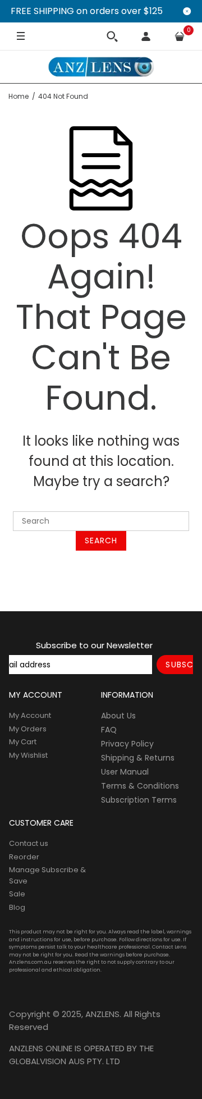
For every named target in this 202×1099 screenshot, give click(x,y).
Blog (17, 907)
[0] (179, 36)
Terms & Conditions (140, 785)
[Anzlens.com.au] (101, 66)
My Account (30, 715)
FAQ (109, 729)
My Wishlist (28, 755)
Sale (17, 894)
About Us (118, 715)
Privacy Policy (127, 743)
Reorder (24, 856)
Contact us (28, 843)
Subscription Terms (139, 799)
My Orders (28, 728)
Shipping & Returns (138, 757)
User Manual (125, 771)
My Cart (22, 741)
